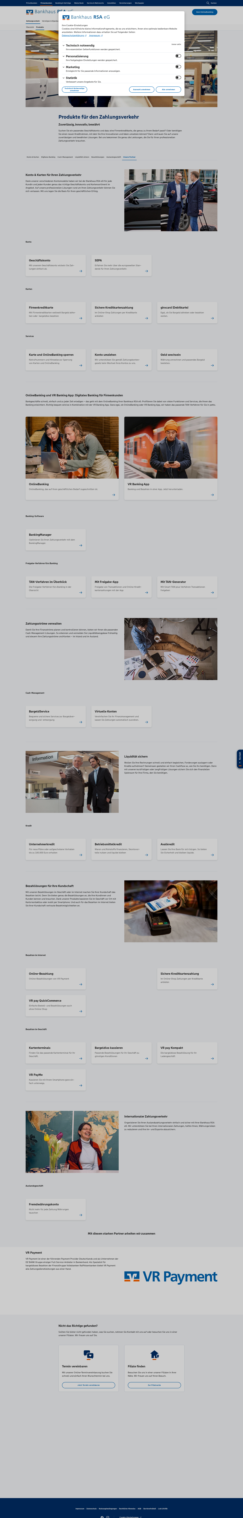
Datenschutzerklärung (73, 35)
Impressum (95, 35)
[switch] (178, 56)
